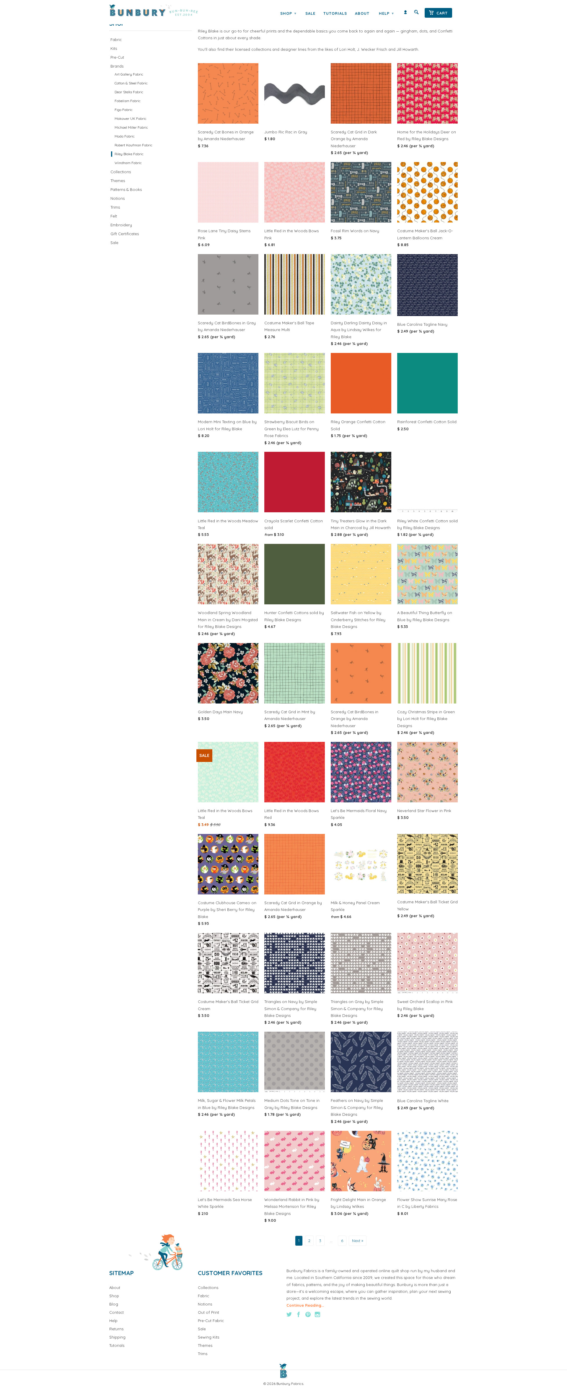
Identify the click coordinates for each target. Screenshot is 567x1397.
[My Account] (405, 13)
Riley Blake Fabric (129, 154)
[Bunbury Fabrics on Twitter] (289, 1314)
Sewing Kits (208, 1337)
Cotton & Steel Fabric (131, 83)
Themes (117, 180)
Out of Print (208, 1312)
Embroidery (121, 225)
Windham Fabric (128, 163)
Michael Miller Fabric (131, 127)
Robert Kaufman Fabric (133, 145)
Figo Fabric (124, 109)
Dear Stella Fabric (129, 92)
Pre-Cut (117, 57)
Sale (310, 13)
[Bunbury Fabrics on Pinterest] (308, 1314)
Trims (115, 207)
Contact (116, 1312)
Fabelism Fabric (128, 101)
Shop (288, 13)
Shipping (117, 1337)
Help (386, 13)
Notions (117, 198)
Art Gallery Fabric (129, 74)
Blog (113, 1304)
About (362, 13)
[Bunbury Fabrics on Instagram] (317, 1314)
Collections (120, 171)
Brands (116, 66)
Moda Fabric (125, 136)
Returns (116, 1328)
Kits (113, 48)
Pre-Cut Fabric (211, 1320)
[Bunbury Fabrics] (161, 10)
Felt (113, 216)
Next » (357, 1240)
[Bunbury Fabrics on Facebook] (298, 1314)
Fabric (116, 39)
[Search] (416, 13)
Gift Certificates (124, 233)
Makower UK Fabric (130, 118)
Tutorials (335, 13)
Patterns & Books (126, 189)
